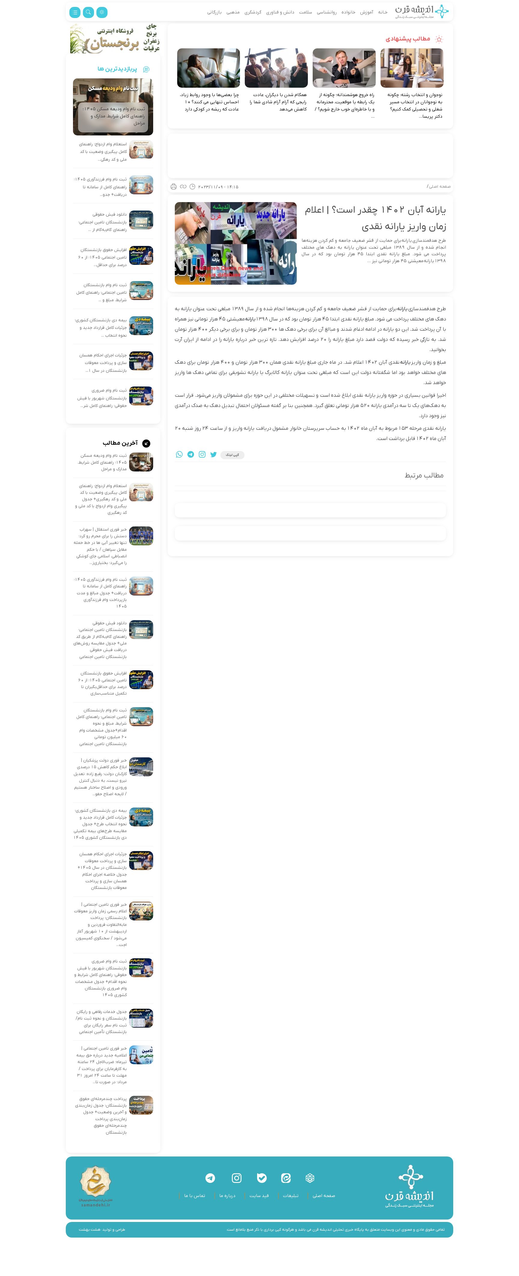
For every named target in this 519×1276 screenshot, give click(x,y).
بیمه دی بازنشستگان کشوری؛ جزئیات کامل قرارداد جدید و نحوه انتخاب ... (101, 327)
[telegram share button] (190, 455)
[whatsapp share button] (179, 455)
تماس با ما (194, 1196)
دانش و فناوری (280, 12)
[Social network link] (310, 1178)
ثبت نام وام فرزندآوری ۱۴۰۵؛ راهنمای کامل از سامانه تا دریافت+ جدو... (100, 187)
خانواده (348, 12)
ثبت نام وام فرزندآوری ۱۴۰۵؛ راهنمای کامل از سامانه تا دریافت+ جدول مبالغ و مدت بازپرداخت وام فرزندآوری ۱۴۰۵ (100, 593)
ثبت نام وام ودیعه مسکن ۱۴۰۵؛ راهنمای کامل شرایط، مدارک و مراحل (102, 462)
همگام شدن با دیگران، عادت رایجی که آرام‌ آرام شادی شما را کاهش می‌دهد (278, 102)
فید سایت (259, 1196)
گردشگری (252, 12)
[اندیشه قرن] (422, 12)
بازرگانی (214, 12)
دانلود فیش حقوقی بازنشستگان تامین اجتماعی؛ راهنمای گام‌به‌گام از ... (102, 222)
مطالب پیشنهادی (409, 39)
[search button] (88, 12)
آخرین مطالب (121, 443)
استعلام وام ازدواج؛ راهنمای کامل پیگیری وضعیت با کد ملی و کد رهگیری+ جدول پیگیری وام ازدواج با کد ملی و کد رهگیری (101, 499)
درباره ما (227, 1196)
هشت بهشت (90, 1229)
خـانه (382, 12)
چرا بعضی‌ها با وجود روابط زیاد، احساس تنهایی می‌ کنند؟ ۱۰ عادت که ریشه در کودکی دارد (209, 102)
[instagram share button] (202, 455)
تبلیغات (291, 1196)
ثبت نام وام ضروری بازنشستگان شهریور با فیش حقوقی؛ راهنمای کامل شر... (102, 398)
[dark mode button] (102, 12)
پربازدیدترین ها (117, 69)
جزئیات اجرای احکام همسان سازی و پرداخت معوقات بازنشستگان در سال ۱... (103, 363)
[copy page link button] (183, 186)
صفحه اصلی (440, 186)
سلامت (305, 12)
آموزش (366, 12)
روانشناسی (327, 12)
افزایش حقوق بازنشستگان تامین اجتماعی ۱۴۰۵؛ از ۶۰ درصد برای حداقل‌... (102, 257)
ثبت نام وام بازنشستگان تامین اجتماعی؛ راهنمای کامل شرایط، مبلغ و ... (101, 292)
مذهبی (233, 12)
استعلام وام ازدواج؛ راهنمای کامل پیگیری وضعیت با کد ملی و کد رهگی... (103, 151)
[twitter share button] (213, 455)
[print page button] (173, 186)
